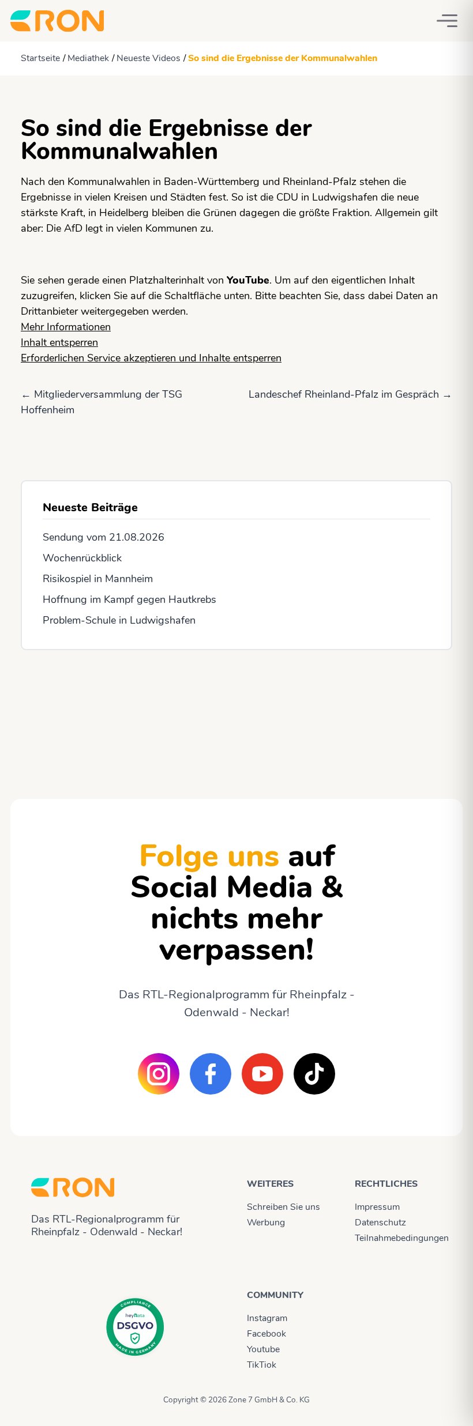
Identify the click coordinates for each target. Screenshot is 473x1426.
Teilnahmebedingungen (398, 1238)
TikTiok (261, 1365)
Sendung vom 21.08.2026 (103, 537)
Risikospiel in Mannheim (98, 579)
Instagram (267, 1318)
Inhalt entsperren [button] (59, 342)
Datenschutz (380, 1222)
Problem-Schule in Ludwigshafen (119, 620)
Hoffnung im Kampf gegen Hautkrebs (129, 599)
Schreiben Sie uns (283, 1207)
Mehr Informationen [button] (66, 327)
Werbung (266, 1222)
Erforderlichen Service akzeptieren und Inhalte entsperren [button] (151, 358)
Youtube (263, 1349)
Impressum (377, 1207)
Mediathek (88, 58)
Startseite (40, 58)
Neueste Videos (149, 58)
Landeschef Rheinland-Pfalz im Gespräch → (350, 394)
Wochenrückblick (82, 558)
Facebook (266, 1333)
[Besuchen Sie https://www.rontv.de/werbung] (236, 714)
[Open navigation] (447, 20)
